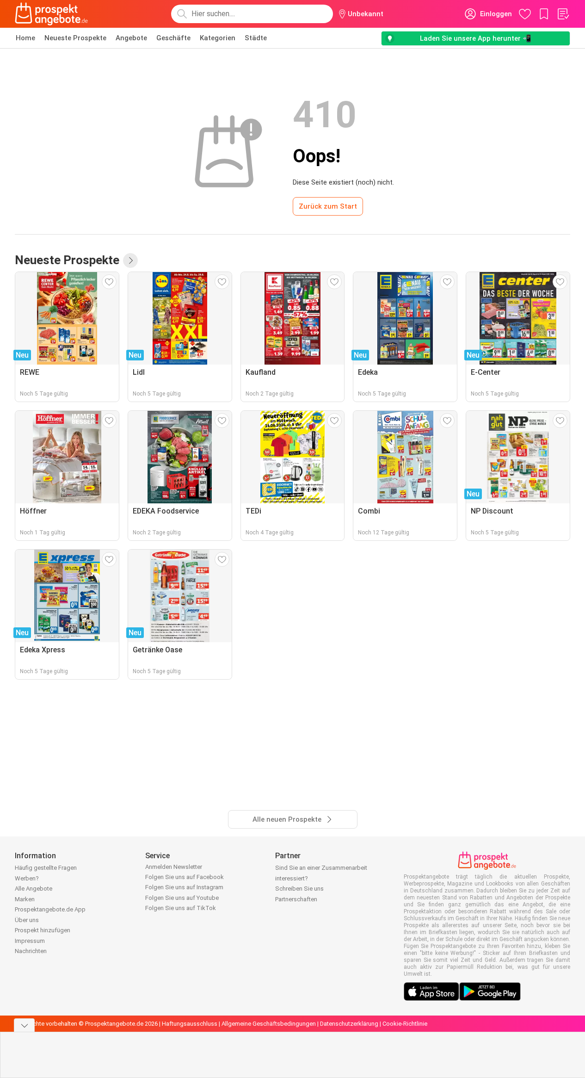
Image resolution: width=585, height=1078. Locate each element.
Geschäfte (173, 38)
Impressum (30, 940)
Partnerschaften (296, 899)
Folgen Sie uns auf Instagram (184, 887)
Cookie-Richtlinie (404, 1023)
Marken (25, 899)
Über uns (27, 920)
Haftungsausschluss (189, 1023)
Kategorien (217, 38)
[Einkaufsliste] (562, 13)
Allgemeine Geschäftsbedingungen (269, 1023)
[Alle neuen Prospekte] (130, 260)
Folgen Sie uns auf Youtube (182, 897)
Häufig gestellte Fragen (46, 867)
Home (25, 38)
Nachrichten (31, 951)
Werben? (27, 878)
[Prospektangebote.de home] (51, 13)
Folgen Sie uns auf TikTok (180, 908)
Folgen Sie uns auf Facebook (184, 877)
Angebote (131, 38)
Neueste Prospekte (75, 38)
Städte (256, 38)
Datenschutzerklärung (349, 1023)
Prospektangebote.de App (50, 909)
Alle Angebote (33, 888)
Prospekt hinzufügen (42, 930)
